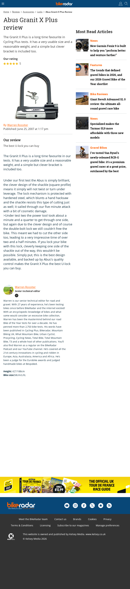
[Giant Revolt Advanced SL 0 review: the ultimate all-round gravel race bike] (82, 98)
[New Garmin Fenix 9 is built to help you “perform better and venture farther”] (82, 45)
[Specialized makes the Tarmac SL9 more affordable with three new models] (82, 123)
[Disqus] (55, 430)
